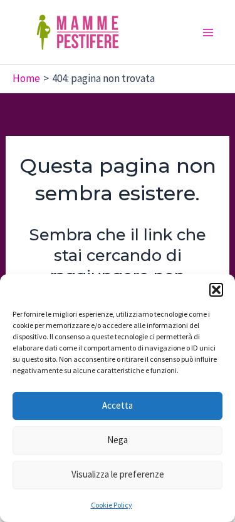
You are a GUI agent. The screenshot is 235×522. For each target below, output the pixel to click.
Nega (117, 440)
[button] (216, 290)
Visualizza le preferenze (117, 474)
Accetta (117, 405)
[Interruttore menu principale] (208, 32)
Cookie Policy (111, 504)
